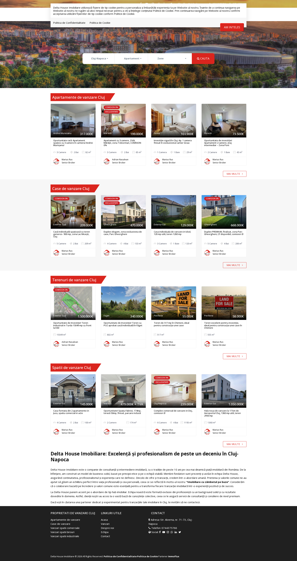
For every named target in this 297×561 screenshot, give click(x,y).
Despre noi (107, 528)
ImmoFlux (173, 556)
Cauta (204, 58)
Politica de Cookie (100, 22)
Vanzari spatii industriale (65, 536)
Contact (105, 536)
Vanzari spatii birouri (62, 532)
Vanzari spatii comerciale (65, 528)
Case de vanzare (60, 523)
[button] (99, 58)
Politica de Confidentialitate (69, 22)
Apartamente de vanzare (65, 519)
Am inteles (232, 27)
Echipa (104, 532)
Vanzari (105, 523)
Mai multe (234, 173)
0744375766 (169, 528)
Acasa (104, 519)
